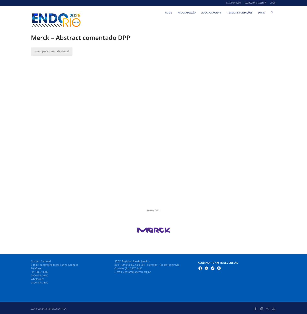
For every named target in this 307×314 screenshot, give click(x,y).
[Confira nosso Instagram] (206, 268)
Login (273, 2)
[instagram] (261, 309)
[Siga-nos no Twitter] (212, 268)
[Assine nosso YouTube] (219, 268)
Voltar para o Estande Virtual (52, 51)
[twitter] (267, 309)
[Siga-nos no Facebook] (200, 268)
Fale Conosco (233, 2)
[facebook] (255, 309)
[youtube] (273, 309)
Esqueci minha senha (255, 2)
